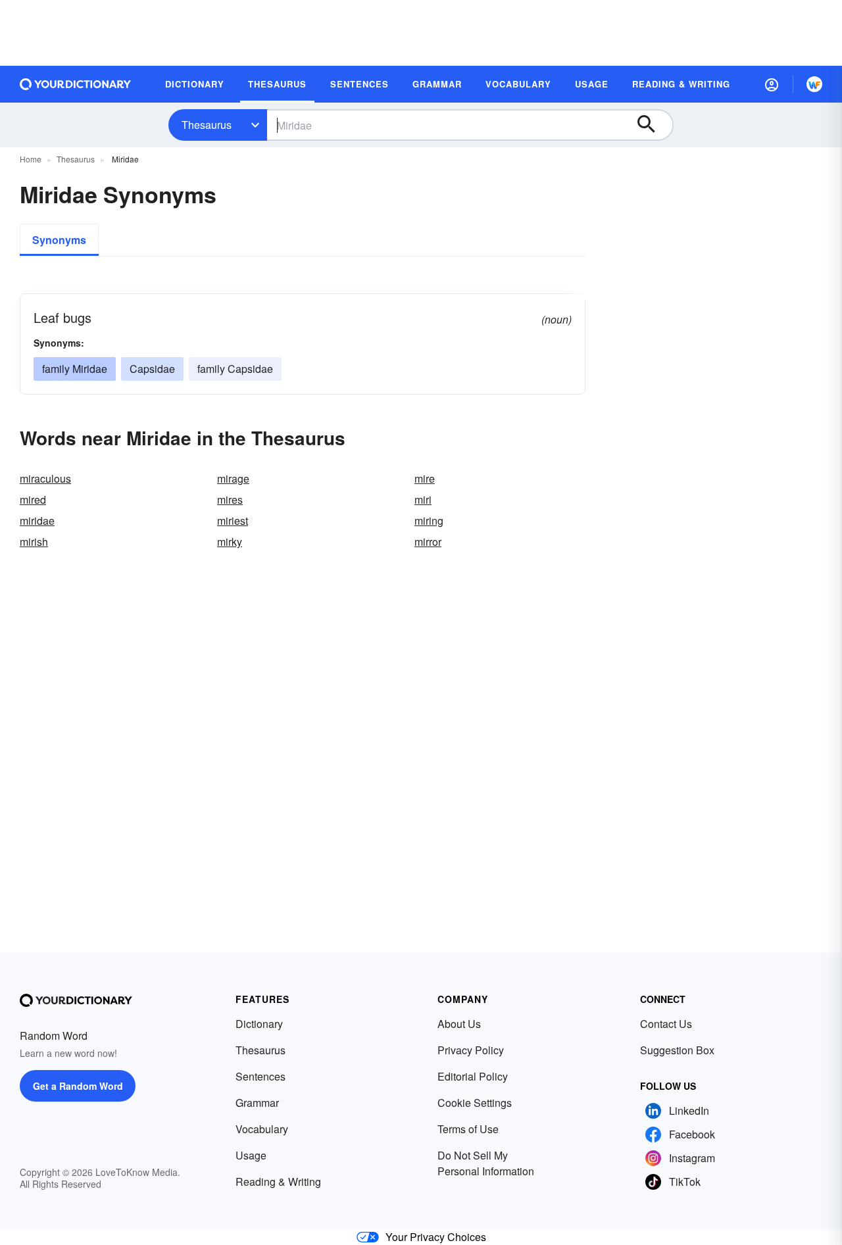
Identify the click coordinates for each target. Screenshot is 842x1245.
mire (424, 478)
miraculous (45, 478)
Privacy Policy (470, 1050)
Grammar (257, 1102)
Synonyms (59, 239)
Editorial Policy (472, 1076)
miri (423, 499)
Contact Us (666, 1023)
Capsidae (152, 368)
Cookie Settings (474, 1102)
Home (30, 158)
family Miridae (74, 368)
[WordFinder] (814, 84)
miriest (232, 520)
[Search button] (652, 124)
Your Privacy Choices (435, 1236)
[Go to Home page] (76, 84)
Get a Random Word (78, 1085)
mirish (34, 541)
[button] (772, 84)
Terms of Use (468, 1128)
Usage (250, 1155)
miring (428, 520)
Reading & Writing (278, 1181)
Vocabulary (261, 1128)
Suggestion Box (677, 1050)
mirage (233, 478)
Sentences (260, 1076)
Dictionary (259, 1023)
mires (230, 499)
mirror (427, 541)
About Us (459, 1023)
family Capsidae (235, 368)
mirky (229, 541)
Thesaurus (207, 124)
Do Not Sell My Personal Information (485, 1163)
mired (33, 499)
